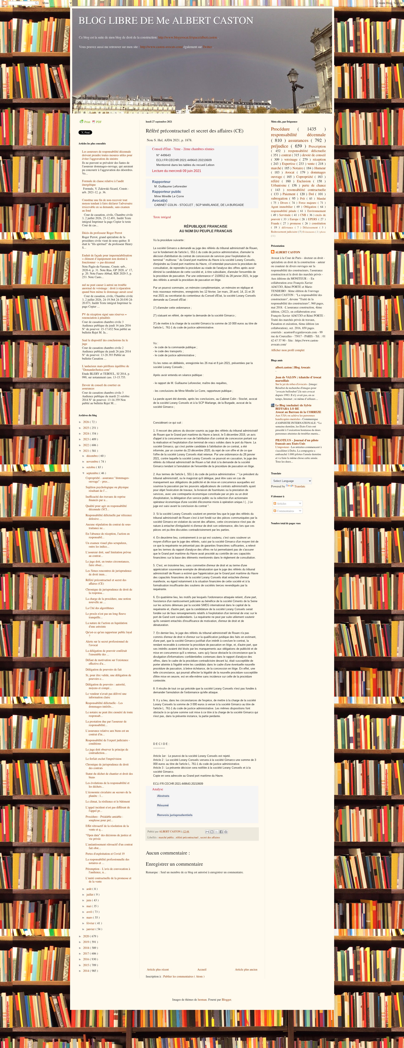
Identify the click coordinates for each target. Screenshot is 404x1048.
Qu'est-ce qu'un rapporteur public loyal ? (109, 634)
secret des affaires (210, 837)
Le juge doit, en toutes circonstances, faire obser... (108, 563)
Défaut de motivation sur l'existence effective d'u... (107, 661)
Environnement (316, 211)
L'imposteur (282, 447)
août (89, 889)
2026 (86, 422)
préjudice (281, 146)
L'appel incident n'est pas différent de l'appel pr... (108, 809)
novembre (92, 461)
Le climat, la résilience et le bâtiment (108, 801)
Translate (299, 486)
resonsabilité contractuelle (306, 189)
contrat (286, 154)
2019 (86, 942)
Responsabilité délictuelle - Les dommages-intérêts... (104, 704)
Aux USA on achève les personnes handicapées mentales (295, 417)
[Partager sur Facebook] (221, 832)
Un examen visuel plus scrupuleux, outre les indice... (106, 544)
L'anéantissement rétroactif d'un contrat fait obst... (109, 846)
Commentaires (285, 511)
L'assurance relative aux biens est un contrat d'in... (107, 732)
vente (311, 163)
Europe (294, 219)
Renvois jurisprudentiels (174, 815)
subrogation (280, 198)
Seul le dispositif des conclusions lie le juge (105, 342)
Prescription (317, 146)
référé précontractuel (187, 837)
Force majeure (308, 203)
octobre (91, 467)
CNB (303, 215)
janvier (91, 929)
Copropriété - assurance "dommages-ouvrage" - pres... (107, 479)
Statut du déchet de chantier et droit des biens (109, 775)
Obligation (311, 207)
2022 (86, 445)
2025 (86, 428)
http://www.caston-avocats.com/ (161, 46)
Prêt (303, 198)
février (90, 923)
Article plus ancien (246, 969)
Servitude (285, 215)
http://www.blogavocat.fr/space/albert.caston (188, 37)
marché (276, 167)
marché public (167, 837)
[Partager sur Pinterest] (226, 832)
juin (89, 900)
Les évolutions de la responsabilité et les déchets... (107, 784)
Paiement (290, 193)
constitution (319, 223)
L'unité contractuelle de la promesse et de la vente (108, 880)
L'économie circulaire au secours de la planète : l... (108, 794)
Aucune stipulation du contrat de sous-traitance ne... (108, 526)
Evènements (309, 231)
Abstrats (162, 795)
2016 (86, 959)
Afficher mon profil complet (287, 350)
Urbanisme (279, 185)
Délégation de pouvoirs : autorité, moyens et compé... (106, 686)
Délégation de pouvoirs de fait (104, 669)
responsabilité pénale (284, 211)
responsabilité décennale (298, 134)
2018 (86, 948)
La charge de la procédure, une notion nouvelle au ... (108, 600)
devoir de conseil (314, 154)
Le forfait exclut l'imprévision (103, 759)
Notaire (298, 167)
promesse (296, 223)
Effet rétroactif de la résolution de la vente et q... (107, 827)
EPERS (313, 219)
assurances (299, 140)
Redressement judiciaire (284, 231)
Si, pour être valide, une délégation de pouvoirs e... (108, 677)
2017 (86, 953)
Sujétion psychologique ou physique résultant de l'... (107, 489)
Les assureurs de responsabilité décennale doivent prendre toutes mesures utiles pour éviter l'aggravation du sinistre (107, 155)
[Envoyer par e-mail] (207, 832)
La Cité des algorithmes (100, 608)
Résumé (162, 805)
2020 (86, 936)
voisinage (291, 159)
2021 (86, 451)
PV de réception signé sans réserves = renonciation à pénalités (104, 316)
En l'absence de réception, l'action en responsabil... (108, 535)
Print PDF (93, 122)
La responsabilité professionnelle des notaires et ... (107, 861)
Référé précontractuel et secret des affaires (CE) (106, 581)
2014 (86, 971)
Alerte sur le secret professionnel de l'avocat (107, 643)
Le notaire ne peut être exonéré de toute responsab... (109, 714)
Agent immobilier (282, 207)
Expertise (289, 163)
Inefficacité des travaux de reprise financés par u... (105, 498)
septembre (92, 473)
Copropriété (305, 176)
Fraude (276, 223)
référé (276, 181)
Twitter (208, 46)
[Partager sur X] (216, 832)
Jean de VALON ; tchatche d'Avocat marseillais (298, 379)
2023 (86, 439)
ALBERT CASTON (287, 252)
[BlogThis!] (212, 832)
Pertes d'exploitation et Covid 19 (105, 854)
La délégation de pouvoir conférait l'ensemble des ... (106, 652)
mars (89, 917)
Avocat (290, 172)
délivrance (288, 227)
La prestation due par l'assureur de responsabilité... (106, 723)
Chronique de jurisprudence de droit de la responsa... (109, 591)
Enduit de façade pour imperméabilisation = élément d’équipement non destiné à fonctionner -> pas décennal (107, 258)
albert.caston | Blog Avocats (292, 367)
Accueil (201, 969)
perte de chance (314, 185)
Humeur (320, 167)
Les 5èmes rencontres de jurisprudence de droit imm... (109, 572)
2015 (86, 965)
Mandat (321, 198)
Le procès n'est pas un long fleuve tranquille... (106, 615)
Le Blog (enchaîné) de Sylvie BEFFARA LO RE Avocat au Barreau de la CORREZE (298, 408)
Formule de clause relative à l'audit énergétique (103, 183)
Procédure (284, 128)
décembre (92, 456)
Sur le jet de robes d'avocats (291, 384)
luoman (202, 999)
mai (89, 906)
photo (323, 231)
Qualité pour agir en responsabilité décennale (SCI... (106, 507)
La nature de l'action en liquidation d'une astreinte (106, 624)
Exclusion (305, 181)
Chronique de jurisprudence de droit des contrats (107, 766)
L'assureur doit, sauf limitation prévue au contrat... (108, 554)
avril (89, 912)
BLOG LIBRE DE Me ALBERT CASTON (166, 20)
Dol (312, 193)
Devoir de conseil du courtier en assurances (101, 387)
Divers (285, 203)
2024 (86, 433)
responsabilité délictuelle (307, 150)
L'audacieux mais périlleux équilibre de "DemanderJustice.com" (105, 368)
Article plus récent (158, 969)
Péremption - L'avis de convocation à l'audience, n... (108, 870)
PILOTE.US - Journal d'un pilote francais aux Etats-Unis (296, 442)
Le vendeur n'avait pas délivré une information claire (106, 695)
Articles (281, 503)
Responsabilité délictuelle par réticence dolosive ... (109, 517)
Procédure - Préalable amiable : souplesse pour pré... (104, 818)
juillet (90, 894)
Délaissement (311, 227)
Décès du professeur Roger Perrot (102, 233)
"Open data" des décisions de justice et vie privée (108, 837)
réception (319, 159)
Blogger (226, 999)
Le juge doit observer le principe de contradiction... (107, 751)
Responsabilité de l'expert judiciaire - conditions (108, 742)
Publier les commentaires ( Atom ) (184, 976)
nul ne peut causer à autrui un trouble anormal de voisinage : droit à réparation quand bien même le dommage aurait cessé (107, 288)
